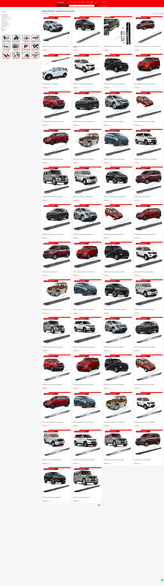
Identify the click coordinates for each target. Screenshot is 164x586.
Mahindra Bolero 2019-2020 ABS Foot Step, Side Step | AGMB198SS (114, 459)
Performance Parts (5, 24)
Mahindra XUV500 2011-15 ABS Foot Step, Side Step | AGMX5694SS (114, 121)
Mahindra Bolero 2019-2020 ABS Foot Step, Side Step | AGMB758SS (52, 196)
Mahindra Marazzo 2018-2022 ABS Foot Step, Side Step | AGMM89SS (83, 309)
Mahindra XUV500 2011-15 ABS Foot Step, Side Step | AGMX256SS (83, 234)
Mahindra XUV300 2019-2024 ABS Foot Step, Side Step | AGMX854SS (52, 234)
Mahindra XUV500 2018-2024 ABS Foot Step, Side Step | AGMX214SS (52, 422)
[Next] (106, 505)
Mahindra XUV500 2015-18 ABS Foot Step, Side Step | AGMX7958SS (145, 121)
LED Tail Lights (4, 17)
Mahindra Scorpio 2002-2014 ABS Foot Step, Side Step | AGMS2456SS (114, 422)
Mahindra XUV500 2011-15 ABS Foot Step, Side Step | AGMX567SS (113, 347)
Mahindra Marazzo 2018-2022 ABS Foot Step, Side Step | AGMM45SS (83, 422)
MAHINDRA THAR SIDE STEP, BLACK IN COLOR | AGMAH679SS (113, 46)
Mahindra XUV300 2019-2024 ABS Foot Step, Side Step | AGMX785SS (145, 347)
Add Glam (3, 20)
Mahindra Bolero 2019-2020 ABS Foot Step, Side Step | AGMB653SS (52, 347)
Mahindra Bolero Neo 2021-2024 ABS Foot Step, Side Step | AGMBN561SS (84, 347)
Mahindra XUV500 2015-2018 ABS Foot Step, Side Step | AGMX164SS (114, 234)
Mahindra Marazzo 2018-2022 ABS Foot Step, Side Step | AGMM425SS (114, 159)
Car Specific (4, 14)
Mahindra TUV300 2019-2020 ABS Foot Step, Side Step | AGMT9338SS (53, 121)
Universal (2, 30)
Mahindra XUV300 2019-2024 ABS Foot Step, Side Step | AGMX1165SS (83, 121)
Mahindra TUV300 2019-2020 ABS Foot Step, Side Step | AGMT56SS (52, 384)
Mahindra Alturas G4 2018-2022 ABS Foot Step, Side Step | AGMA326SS (114, 309)
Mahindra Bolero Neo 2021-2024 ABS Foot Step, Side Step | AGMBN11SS (84, 459)
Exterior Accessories (4, 23)
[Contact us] (162, 580)
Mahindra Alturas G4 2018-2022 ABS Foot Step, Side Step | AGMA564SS (114, 196)
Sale (2, 27)
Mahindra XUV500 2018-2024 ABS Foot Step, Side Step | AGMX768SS (145, 234)
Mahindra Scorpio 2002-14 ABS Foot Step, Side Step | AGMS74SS (52, 309)
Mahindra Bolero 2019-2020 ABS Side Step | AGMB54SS (81, 497)
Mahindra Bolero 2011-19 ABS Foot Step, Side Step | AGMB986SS (144, 309)
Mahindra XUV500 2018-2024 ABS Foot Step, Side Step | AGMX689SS (52, 159)
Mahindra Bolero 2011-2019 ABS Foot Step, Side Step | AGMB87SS (83, 196)
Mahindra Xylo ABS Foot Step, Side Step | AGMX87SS (142, 196)
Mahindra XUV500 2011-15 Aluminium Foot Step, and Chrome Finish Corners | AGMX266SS (55, 46)
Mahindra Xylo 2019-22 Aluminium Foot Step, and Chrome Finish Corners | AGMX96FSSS (148, 46)
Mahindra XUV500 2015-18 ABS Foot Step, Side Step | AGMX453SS (144, 384)
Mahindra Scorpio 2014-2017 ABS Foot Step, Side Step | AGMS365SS (145, 422)
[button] (44, 86)
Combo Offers (3, 29)
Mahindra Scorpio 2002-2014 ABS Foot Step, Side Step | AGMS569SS (83, 159)
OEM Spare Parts (4, 26)
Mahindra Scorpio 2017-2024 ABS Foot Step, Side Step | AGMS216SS (114, 384)
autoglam (43, 45)
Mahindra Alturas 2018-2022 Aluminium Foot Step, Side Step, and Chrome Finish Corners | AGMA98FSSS (86, 46)
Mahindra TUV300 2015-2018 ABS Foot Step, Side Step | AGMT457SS (83, 384)
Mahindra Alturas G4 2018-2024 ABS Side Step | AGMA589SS (51, 497)
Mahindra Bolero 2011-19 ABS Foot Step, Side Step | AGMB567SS (52, 459)
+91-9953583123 (104, 5)
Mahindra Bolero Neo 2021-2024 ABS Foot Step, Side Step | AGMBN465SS (146, 159)
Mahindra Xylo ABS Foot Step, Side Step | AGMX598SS (142, 459)
